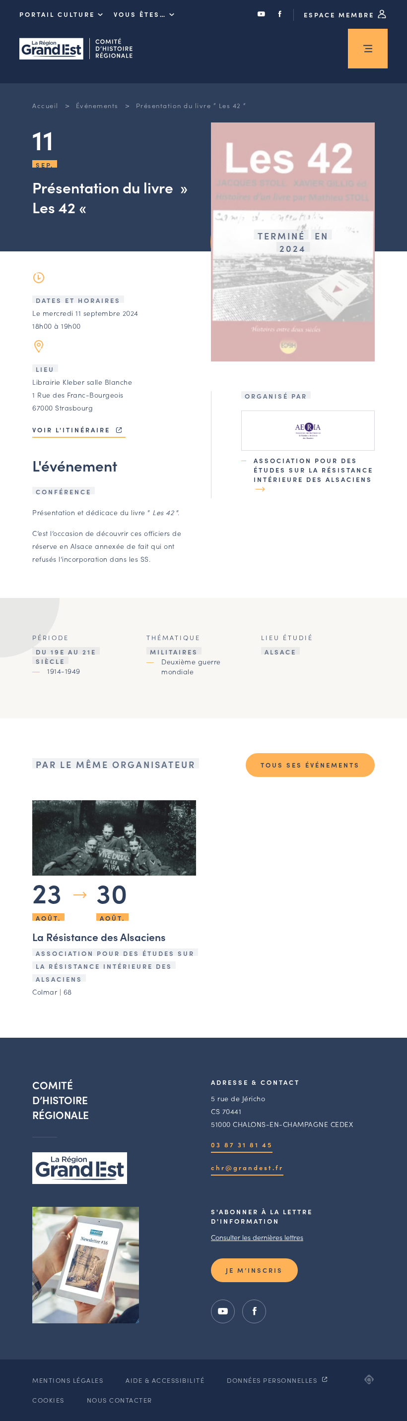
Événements (97, 105)
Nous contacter (119, 1400)
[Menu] (368, 48)
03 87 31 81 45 (241, 1144)
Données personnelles (273, 1380)
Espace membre (340, 14)
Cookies (48, 1400)
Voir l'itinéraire (72, 429)
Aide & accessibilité (165, 1380)
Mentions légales (67, 1380)
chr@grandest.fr (247, 1167)
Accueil (45, 105)
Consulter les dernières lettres (257, 1237)
